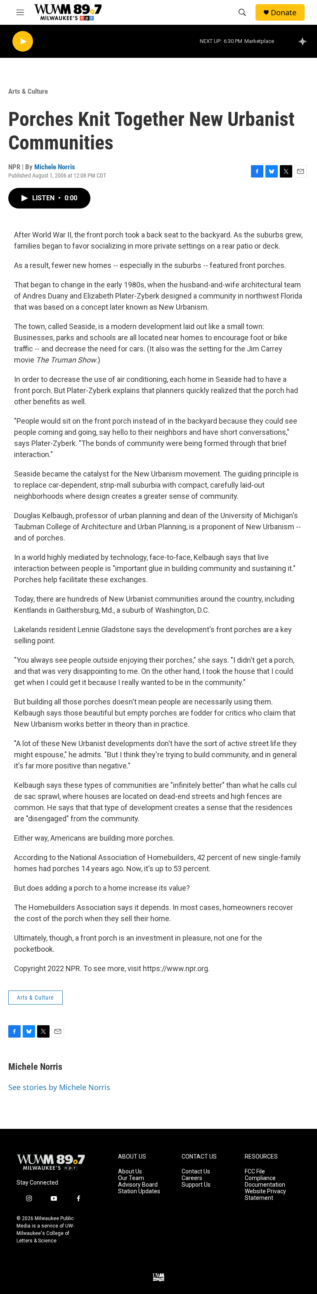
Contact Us (196, 1171)
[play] (22, 41)
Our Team (131, 1178)
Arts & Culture (28, 91)
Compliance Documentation (265, 1181)
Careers (192, 1178)
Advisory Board (138, 1185)
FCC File (255, 1171)
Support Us (196, 1185)
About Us (130, 1171)
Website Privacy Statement (265, 1194)
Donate (283, 12)
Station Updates (139, 1191)
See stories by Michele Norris (59, 1087)
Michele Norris (54, 167)
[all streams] (305, 41)
